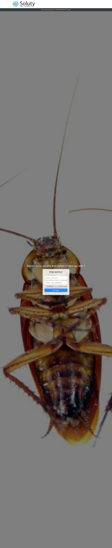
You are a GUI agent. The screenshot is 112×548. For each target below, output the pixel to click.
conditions (56, 286)
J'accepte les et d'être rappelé (56, 286)
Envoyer (56, 290)
